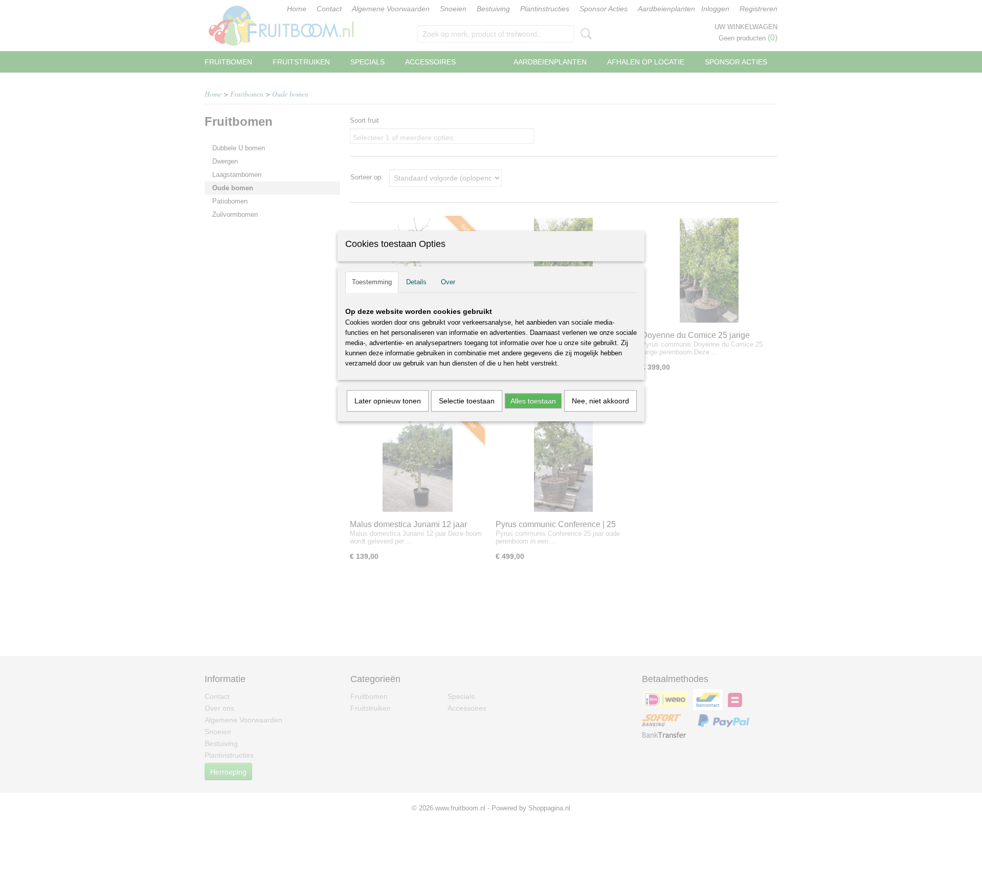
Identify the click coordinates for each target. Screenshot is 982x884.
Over (448, 282)
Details (416, 282)
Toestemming (372, 282)
